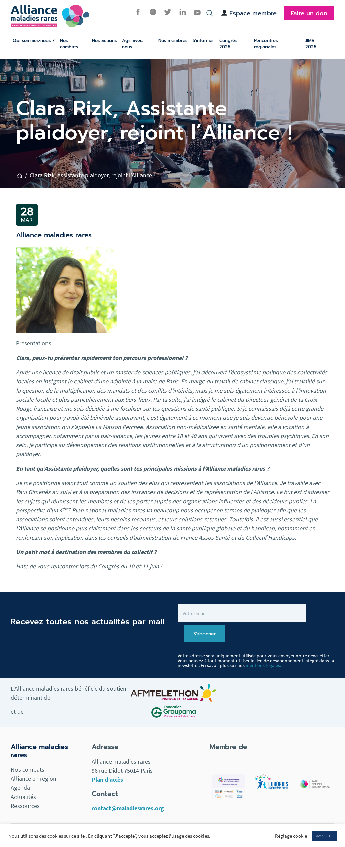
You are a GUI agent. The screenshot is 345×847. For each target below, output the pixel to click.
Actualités (23, 797)
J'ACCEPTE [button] (324, 835)
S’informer (203, 40)
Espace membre (253, 13)
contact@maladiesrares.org (128, 808)
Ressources (25, 806)
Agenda (20, 787)
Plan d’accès (107, 779)
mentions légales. (263, 665)
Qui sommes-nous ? (34, 40)
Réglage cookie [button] (291, 836)
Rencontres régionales (266, 43)
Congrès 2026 (228, 43)
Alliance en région (33, 778)
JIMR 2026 (310, 43)
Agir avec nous (132, 43)
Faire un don (309, 13)
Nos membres (172, 40)
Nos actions (104, 40)
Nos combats (69, 43)
